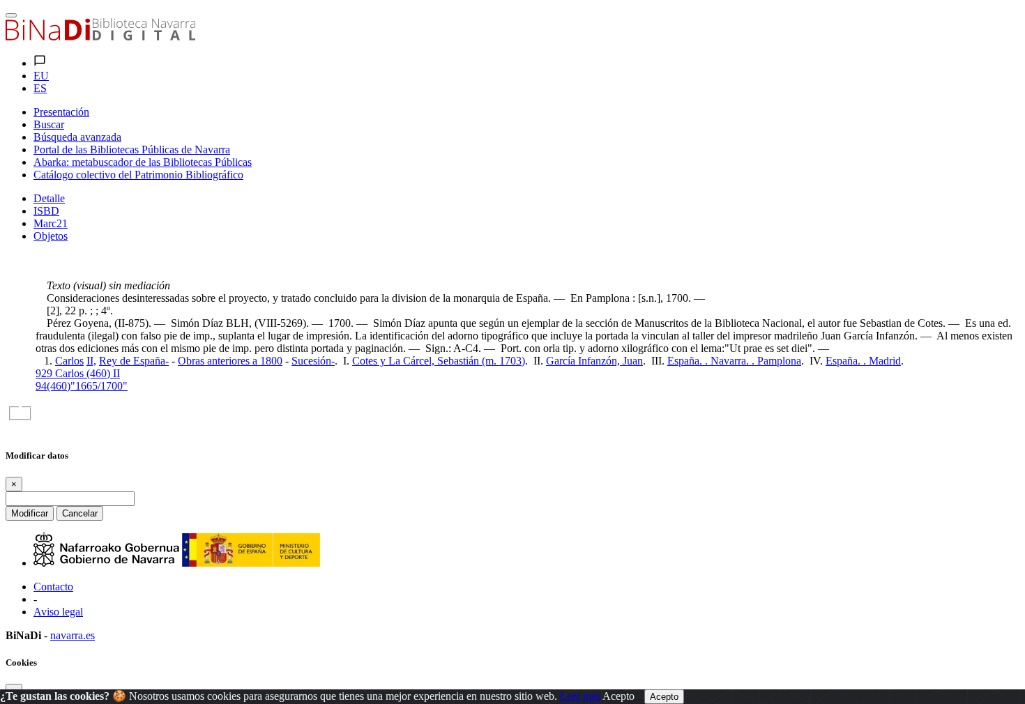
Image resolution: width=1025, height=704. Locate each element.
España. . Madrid (863, 361)
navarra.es (72, 635)
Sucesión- (313, 361)
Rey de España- (134, 361)
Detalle (49, 198)
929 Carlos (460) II (78, 373)
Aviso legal (58, 612)
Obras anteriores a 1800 (230, 361)
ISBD (46, 211)
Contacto (53, 586)
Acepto (618, 696)
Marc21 (50, 223)
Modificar (29, 513)
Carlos (69, 361)
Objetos (50, 236)
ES (40, 88)
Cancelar (80, 513)
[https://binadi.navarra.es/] (100, 37)
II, (91, 361)
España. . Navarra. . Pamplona (734, 361)
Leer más (580, 696)
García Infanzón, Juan (594, 361)
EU (41, 76)
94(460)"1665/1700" (82, 386)
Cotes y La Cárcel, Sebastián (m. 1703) (438, 361)
